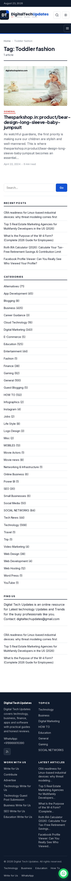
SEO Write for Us (14, 811)
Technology (11, 525)
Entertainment (13, 351)
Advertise (10, 780)
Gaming (9, 373)
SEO (6, 488)
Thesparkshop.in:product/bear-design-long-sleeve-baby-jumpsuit (37, 122)
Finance (9, 366)
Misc (7, 438)
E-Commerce (12, 336)
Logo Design (12, 431)
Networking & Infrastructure (21, 467)
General (10, 112)
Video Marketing (14, 546)
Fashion (9, 358)
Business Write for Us (17, 805)
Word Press (11, 575)
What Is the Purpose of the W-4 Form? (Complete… (51, 807)
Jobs (7, 416)
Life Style (10, 423)
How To (55, 868)
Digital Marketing (14, 329)
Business (9, 308)
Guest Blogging (13, 387)
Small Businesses (15, 496)
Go (61, 187)
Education (10, 344)
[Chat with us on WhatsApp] (63, 873)
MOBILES (9, 445)
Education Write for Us (18, 816)
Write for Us (11, 768)
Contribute (10, 774)
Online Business (14, 474)
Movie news (11, 459)
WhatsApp (27, 875)
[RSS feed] (7, 751)
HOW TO (9, 394)
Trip (6, 539)
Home (7, 41)
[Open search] (57, 15)
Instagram (10, 409)
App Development (15, 293)
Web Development (16, 561)
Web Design (11, 553)
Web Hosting (12, 568)
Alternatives (11, 286)
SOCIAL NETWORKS (16, 510)
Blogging (9, 300)
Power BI (9, 481)
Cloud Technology (15, 322)
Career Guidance (14, 315)
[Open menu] (67, 28)
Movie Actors (12, 452)
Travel (8, 532)
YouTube (9, 582)
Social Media (12, 503)
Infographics (12, 402)
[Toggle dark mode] (65, 15)
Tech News (11, 517)
